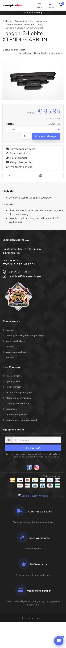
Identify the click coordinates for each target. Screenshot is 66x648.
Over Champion (11, 367)
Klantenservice (11, 321)
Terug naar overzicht (15, 49)
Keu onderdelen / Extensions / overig (24, 24)
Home (8, 21)
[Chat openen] (58, 640)
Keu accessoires (38, 21)
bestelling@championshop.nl (25, 276)
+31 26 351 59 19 (20, 271)
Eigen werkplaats (20, 153)
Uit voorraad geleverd (22, 148)
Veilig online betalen (21, 162)
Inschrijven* (33, 447)
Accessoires (21, 21)
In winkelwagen (47, 136)
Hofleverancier (18, 157)
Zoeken (50, 7)
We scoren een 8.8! (21, 166)
